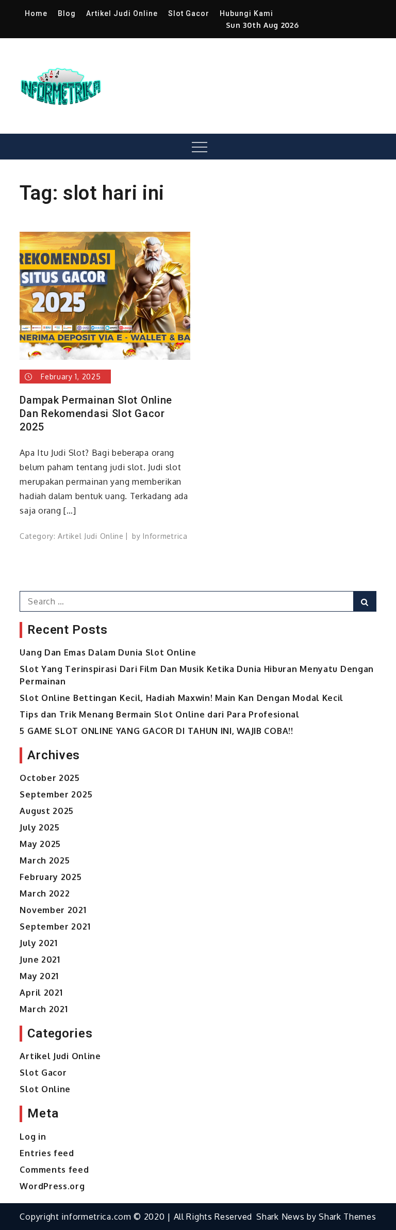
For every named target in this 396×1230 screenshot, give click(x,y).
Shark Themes (347, 1216)
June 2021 (40, 959)
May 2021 (39, 976)
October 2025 (49, 778)
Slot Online (45, 1089)
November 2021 (53, 910)
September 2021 (55, 926)
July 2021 (38, 943)
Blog (67, 13)
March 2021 (44, 1009)
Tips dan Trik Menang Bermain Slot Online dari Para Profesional (159, 714)
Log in (33, 1136)
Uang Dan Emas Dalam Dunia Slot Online (108, 652)
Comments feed (54, 1169)
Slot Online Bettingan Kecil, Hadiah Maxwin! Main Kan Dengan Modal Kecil (181, 698)
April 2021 (41, 992)
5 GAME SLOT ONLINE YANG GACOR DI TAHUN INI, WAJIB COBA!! (156, 731)
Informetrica (165, 536)
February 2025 (50, 877)
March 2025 (45, 860)
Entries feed (47, 1153)
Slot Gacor (188, 13)
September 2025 (56, 794)
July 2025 (39, 827)
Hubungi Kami (246, 13)
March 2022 (45, 893)
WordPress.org (52, 1186)
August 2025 (47, 811)
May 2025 (40, 844)
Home (36, 13)
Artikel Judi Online (122, 13)
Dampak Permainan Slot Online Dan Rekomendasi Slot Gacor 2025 (96, 413)
